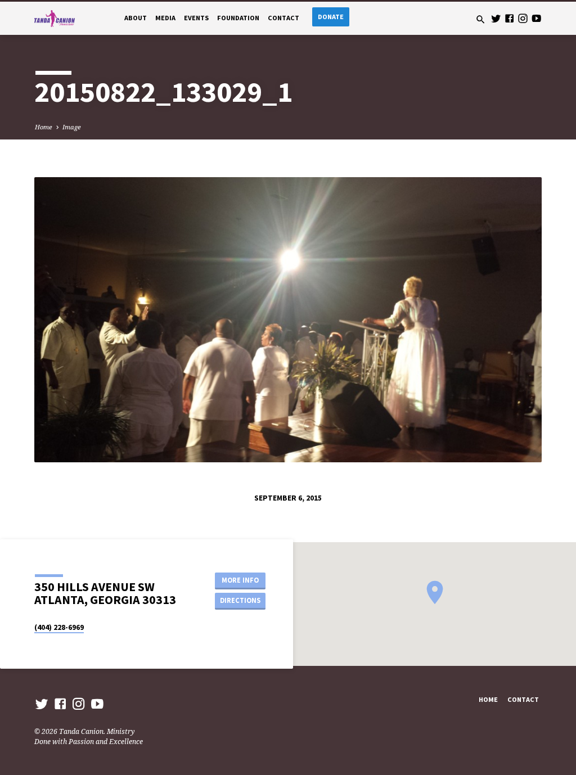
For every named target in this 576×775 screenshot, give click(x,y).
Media (165, 17)
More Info (240, 580)
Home (43, 127)
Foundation (238, 17)
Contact (283, 17)
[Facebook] (509, 18)
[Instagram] (523, 18)
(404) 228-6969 (59, 627)
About (135, 17)
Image (71, 127)
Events (196, 17)
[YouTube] (536, 18)
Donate (331, 16)
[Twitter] (495, 18)
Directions (240, 600)
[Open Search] (480, 19)
